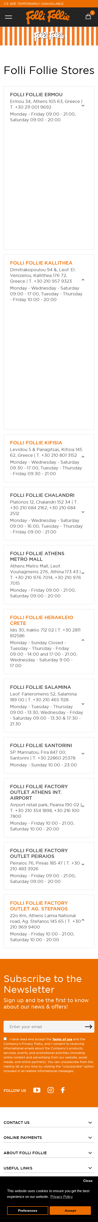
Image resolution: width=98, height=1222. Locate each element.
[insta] (51, 1090)
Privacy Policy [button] (61, 1197)
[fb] (62, 1090)
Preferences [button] (27, 1210)
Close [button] (88, 1181)
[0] (88, 17)
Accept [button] (70, 1210)
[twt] (36, 1090)
